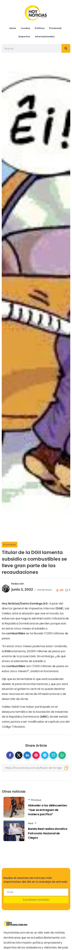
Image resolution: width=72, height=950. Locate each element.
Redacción (17, 583)
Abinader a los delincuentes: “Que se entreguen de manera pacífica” (47, 809)
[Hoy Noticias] (36, 13)
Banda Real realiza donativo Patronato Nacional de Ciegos (47, 833)
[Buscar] (66, 48)
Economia (9, 544)
